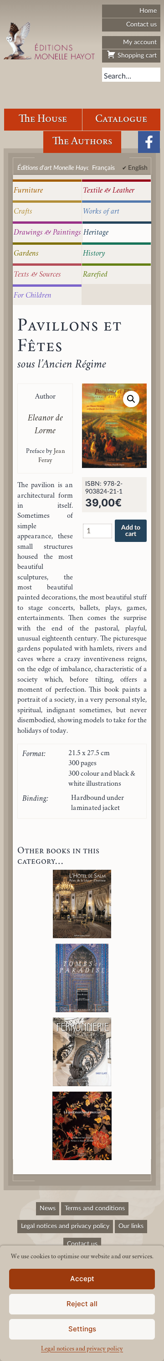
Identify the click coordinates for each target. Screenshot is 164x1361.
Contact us (141, 24)
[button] (131, 399)
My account (140, 42)
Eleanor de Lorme (45, 425)
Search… (117, 76)
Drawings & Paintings (47, 233)
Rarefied (95, 275)
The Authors (82, 141)
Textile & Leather (108, 191)
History (94, 254)
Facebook (149, 142)
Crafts (23, 212)
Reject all (82, 1303)
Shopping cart (136, 55)
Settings (82, 1328)
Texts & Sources (37, 275)
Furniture (28, 191)
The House (43, 119)
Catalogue (121, 119)
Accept (82, 1278)
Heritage (95, 233)
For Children (32, 296)
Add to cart (130, 531)
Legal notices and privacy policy (82, 1349)
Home (148, 10)
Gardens (26, 254)
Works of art (101, 212)
